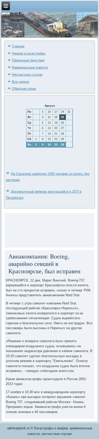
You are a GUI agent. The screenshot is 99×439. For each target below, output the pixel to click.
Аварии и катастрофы (28, 53)
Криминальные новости (30, 67)
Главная (18, 46)
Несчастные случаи (27, 74)
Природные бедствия (28, 60)
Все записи (20, 82)
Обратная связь (24, 89)
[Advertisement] (21, 229)
